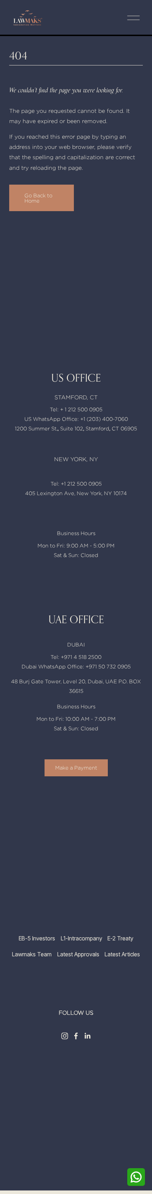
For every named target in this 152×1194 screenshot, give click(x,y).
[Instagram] (64, 1035)
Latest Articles (122, 954)
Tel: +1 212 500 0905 (76, 483)
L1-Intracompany (81, 938)
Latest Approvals (78, 954)
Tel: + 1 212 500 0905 (76, 409)
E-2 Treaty (120, 938)
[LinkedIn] (87, 1035)
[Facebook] (76, 1035)
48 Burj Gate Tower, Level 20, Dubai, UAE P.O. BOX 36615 (76, 686)
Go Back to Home (38, 198)
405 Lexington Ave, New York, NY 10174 (76, 493)
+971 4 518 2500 (81, 657)
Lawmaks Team (32, 954)
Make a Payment (76, 767)
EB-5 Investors (37, 938)
